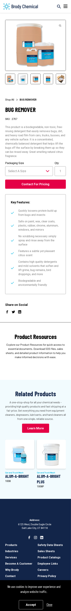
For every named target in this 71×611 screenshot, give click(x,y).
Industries (11, 551)
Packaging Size (14, 163)
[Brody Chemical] (20, 6)
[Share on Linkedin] (20, 312)
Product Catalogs (49, 557)
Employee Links (48, 563)
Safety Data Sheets (50, 545)
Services (11, 557)
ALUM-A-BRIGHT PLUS (49, 479)
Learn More (35, 428)
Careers (43, 569)
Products (11, 545)
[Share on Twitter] (13, 312)
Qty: (57, 163)
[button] (65, 6)
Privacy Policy (47, 576)
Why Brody (12, 569)
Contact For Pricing (35, 184)
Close (49, 605)
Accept (31, 605)
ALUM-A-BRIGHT (17, 476)
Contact (10, 576)
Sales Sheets (46, 551)
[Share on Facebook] (7, 312)
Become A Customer (18, 563)
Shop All (9, 99)
